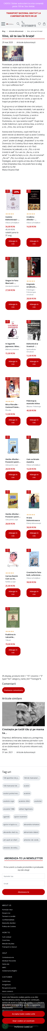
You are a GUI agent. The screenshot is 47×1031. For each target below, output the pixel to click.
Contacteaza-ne (8, 957)
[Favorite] (39, 23)
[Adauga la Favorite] (17, 207)
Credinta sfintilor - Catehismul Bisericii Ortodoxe (32, 218)
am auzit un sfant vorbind (13, 840)
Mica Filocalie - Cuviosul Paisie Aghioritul (12, 406)
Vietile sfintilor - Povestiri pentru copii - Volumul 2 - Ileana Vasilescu (12, 516)
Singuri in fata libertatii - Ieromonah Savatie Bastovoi (11, 282)
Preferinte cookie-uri (23, 1027)
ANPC (4, 967)
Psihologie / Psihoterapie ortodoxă (31, 292)
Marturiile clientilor (9, 923)
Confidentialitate (8, 920)
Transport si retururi (9, 947)
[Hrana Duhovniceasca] (34, 500)
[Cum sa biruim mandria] (34, 446)
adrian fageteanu (26, 809)
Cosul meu (6, 940)
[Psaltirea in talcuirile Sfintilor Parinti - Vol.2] (12, 617)
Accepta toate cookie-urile (23, 1014)
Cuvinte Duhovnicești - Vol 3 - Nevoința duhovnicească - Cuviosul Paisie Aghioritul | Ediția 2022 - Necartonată (12, 218)
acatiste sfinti (24, 801)
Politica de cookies (25, 1002)
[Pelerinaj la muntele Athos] (34, 387)
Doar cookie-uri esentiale (23, 1021)
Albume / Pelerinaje (34, 406)
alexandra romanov (31, 824)
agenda (6, 816)
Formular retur (7, 910)
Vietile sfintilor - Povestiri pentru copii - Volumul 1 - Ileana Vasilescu (12, 461)
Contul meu (6, 981)
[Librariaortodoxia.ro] (10, 23)
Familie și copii (10, 582)
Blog (3, 31)
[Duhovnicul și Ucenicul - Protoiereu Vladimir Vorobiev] (34, 330)
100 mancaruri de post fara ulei (15, 786)
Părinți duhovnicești (34, 523)
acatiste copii (8, 801)
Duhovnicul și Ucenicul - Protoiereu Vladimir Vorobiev (32, 345)
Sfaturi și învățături (12, 222)
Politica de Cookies (9, 926)
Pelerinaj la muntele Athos (33, 402)
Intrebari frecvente (9, 961)
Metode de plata (8, 943)
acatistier (38, 801)
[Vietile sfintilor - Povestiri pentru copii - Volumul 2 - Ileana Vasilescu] (12, 500)
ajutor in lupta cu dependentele (15, 824)
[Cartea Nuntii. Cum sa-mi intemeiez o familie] (12, 559)
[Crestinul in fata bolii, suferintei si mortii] (34, 559)
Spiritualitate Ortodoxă (31, 350)
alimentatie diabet (31, 832)
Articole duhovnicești (16, 31)
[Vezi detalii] (8, 207)
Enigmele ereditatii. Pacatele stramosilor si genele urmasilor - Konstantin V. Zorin (33, 286)
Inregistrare (6, 985)
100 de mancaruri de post (34, 778)
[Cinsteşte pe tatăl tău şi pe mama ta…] (23, 714)
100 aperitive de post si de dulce (16, 778)
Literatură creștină (12, 286)
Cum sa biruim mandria (33, 460)
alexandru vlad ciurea (11, 832)
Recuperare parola (9, 988)
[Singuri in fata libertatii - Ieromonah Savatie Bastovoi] (12, 267)
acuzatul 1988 (8, 809)
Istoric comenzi (7, 991)
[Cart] (44, 23)
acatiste (27, 793)
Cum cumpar (6, 937)
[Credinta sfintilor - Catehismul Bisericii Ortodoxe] (34, 200)
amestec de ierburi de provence (16, 848)
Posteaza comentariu (13, 690)
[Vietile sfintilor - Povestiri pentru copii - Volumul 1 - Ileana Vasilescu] (12, 446)
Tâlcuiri (8, 640)
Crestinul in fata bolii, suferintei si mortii (34, 574)
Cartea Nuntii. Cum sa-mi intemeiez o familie (11, 578)
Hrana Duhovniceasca (33, 519)
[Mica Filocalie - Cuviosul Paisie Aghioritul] (12, 387)
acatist (26, 786)
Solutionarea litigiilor (9, 971)
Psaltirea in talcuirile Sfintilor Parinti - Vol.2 (12, 636)
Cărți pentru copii (11, 465)
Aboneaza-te (23, 892)
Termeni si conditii (8, 916)
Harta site (5, 964)
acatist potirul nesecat (12, 793)
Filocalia (8, 410)
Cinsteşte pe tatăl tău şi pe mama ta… (23, 731)
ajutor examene (20, 816)
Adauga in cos (13, 242)
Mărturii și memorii (12, 349)
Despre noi (6, 913)
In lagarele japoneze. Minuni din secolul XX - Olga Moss (12, 345)
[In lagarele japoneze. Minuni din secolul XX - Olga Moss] (12, 330)
